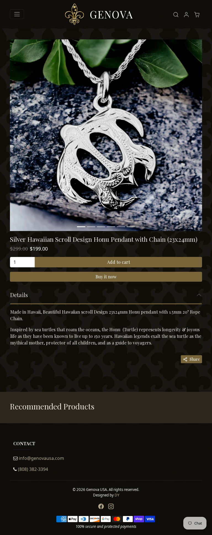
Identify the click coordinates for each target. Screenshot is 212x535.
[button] (176, 14)
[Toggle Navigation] (17, 14)
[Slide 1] (81, 227)
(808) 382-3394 (33, 469)
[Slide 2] (91, 227)
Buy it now (106, 276)
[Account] (186, 14)
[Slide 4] (111, 227)
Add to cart (118, 262)
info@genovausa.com (41, 458)
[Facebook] (101, 506)
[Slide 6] (131, 227)
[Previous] (18, 135)
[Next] (193, 135)
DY (117, 495)
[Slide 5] (121, 227)
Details (19, 294)
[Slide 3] (101, 227)
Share (195, 359)
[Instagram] (111, 506)
